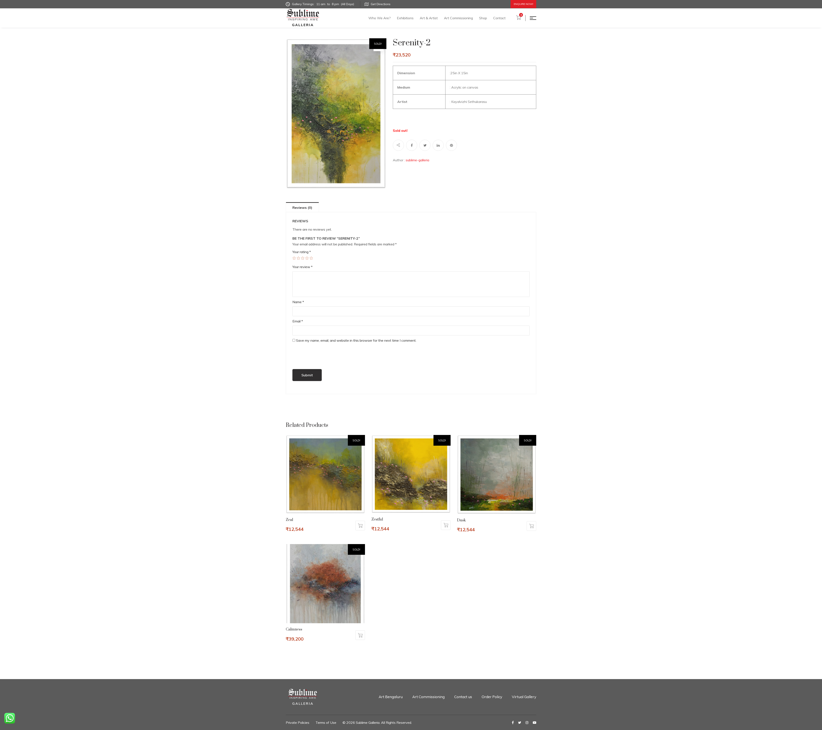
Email (297, 321)
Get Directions (380, 4)
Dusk (461, 520)
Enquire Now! (523, 4)
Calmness (294, 629)
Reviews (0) (302, 207)
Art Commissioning (458, 18)
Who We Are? (379, 18)
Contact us (463, 696)
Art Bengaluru (391, 696)
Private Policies (297, 722)
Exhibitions (405, 18)
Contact (499, 18)
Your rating (301, 252)
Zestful (377, 519)
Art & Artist (429, 18)
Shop (483, 18)
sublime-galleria (417, 160)
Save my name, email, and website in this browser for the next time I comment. (356, 340)
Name (298, 302)
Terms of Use (326, 722)
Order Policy (492, 696)
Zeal (289, 520)
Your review (302, 267)
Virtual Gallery (524, 696)
